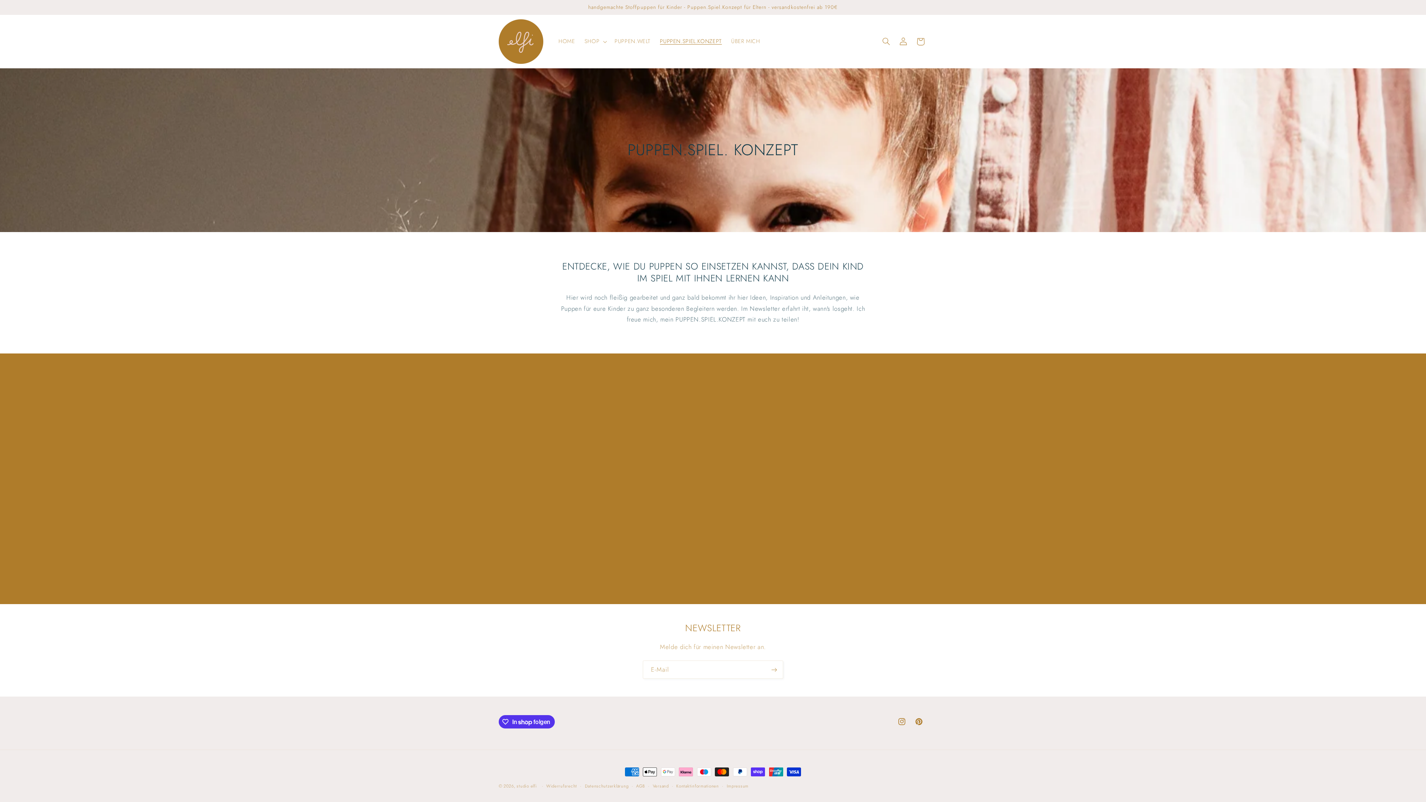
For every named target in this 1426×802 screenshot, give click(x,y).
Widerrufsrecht (561, 786)
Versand (661, 786)
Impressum (738, 786)
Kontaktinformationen (697, 786)
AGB (640, 786)
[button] (595, 41)
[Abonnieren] (774, 670)
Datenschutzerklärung (607, 786)
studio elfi (527, 786)
